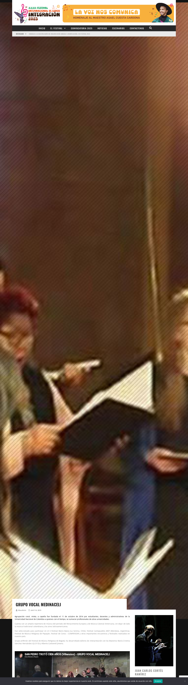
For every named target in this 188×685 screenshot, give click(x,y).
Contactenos (137, 28)
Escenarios (118, 28)
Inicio (42, 28)
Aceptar (158, 681)
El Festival (56, 28)
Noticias (102, 28)
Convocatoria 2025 (81, 28)
